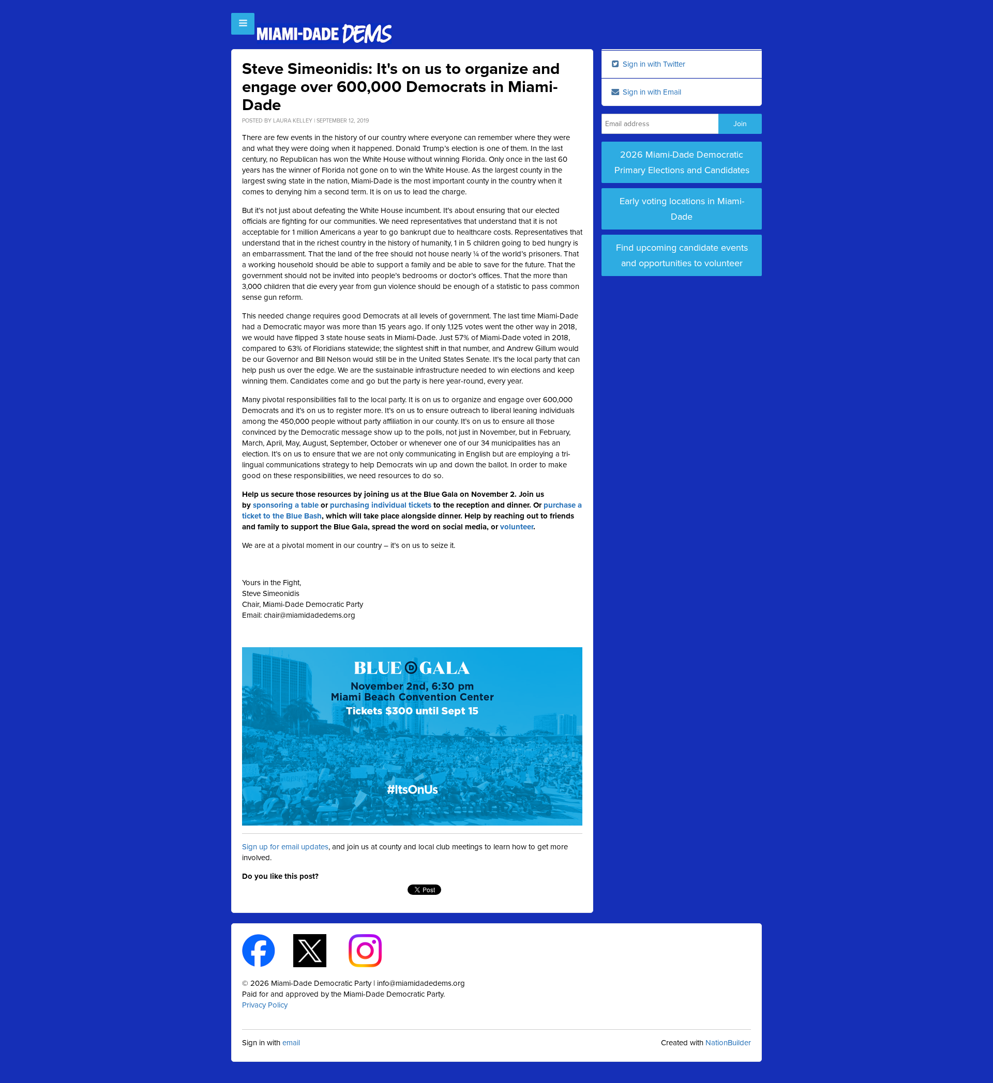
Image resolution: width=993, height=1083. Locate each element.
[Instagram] (374, 949)
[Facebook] (267, 949)
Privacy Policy (265, 1005)
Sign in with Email (651, 92)
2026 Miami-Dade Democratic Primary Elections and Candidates (681, 162)
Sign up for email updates (285, 846)
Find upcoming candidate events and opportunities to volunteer (682, 255)
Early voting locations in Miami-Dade (682, 208)
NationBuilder (728, 1042)
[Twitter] (318, 949)
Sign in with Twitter (653, 64)
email (291, 1042)
